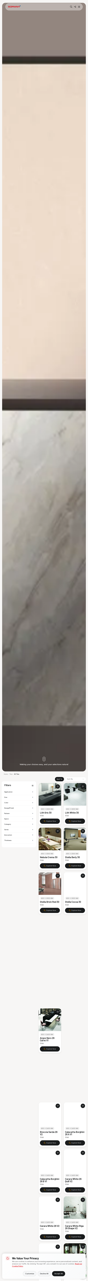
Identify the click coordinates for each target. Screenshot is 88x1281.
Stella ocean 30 (73, 946)
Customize (29, 1274)
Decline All (44, 1274)
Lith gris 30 (46, 812)
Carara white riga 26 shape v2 (74, 1227)
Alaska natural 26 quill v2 (49, 992)
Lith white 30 (72, 812)
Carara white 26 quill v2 (73, 1180)
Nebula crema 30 (48, 857)
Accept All (58, 1274)
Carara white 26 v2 (49, 1225)
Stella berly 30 (72, 857)
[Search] (71, 6)
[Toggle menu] (79, 6)
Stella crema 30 (48, 946)
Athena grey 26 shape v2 (47, 1086)
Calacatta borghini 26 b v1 (49, 1180)
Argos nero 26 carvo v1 (47, 1039)
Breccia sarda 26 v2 (48, 1133)
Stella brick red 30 (49, 901)
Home (6, 774)
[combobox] (75, 779)
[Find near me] (75, 6)
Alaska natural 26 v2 (74, 992)
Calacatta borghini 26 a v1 (74, 1133)
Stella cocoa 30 (73, 901)
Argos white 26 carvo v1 (73, 1039)
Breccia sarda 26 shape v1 (74, 1086)
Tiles (10, 774)
